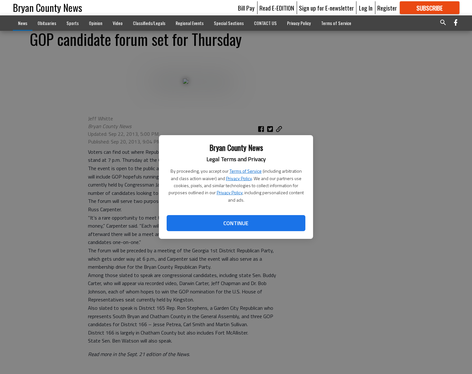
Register (387, 8)
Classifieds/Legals (149, 23)
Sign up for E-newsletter (326, 8)
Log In (365, 8)
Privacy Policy (239, 178)
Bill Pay (246, 8)
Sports (72, 23)
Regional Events (190, 23)
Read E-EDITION (276, 8)
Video (118, 23)
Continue (235, 223)
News (22, 23)
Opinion (95, 23)
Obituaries (47, 23)
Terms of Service (246, 171)
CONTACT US (265, 23)
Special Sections (229, 23)
